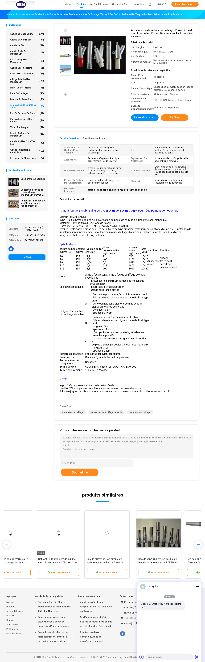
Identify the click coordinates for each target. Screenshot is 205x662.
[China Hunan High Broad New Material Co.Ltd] (20, 5)
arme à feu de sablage (72, 412)
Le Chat (27, 257)
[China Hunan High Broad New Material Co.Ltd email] (11, 248)
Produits (10, 606)
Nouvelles (11, 615)
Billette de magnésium (27, 73)
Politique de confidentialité (13, 631)
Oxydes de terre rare (27, 99)
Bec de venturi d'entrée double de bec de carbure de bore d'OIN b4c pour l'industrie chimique (27, 563)
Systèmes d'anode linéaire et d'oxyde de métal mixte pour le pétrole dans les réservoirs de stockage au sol (96, 622)
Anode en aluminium (27, 39)
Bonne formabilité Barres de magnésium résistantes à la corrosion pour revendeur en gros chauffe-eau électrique (53, 637)
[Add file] (141, 656)
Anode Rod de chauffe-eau (27, 142)
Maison (10, 602)
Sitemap (10, 620)
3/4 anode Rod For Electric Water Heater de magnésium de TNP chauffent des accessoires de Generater (54, 607)
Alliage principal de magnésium (27, 80)
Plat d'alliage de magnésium (27, 60)
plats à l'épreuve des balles (27, 120)
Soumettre (80, 472)
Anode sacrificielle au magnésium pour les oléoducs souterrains (96, 606)
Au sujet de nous (15, 611)
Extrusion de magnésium (27, 158)
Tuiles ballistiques (27, 127)
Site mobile (12, 624)
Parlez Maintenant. (185, 4)
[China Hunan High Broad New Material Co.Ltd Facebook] (122, 634)
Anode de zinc (27, 45)
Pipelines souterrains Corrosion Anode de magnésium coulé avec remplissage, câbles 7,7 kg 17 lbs (95, 637)
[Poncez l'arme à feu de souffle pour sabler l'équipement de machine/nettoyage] (13, 203)
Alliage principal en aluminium (27, 151)
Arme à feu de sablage (139, 412)
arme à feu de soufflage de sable (106, 412)
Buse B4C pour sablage (33, 179)
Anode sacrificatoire (27, 68)
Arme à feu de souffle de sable (27, 106)
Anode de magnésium (27, 34)
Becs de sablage (27, 93)
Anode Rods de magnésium (27, 52)
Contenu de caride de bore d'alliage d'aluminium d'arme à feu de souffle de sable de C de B (33, 192)
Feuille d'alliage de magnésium (27, 134)
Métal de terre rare (27, 87)
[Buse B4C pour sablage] (13, 182)
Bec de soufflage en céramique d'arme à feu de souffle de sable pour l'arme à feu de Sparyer (75, 563)
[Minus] (197, 586)
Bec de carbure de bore (27, 113)
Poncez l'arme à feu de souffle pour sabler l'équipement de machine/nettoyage (33, 203)
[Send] (197, 656)
